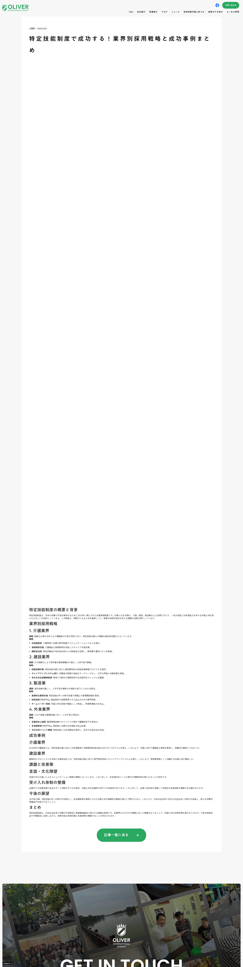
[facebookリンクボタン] (217, 5)
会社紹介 (141, 12)
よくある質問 (233, 12)
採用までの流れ (215, 12)
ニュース (175, 12)
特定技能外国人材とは (194, 12)
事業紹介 (153, 12)
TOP (131, 12)
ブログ (164, 12)
